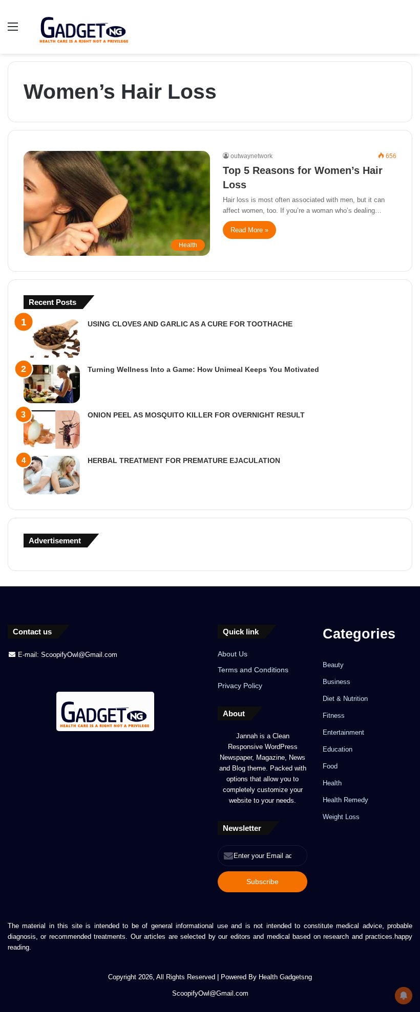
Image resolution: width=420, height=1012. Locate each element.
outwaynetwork (251, 156)
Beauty (333, 665)
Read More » (249, 230)
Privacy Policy (240, 686)
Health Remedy (345, 800)
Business (336, 682)
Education (337, 749)
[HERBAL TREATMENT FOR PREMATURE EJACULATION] (52, 475)
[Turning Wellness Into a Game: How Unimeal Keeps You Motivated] (52, 384)
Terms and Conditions (253, 670)
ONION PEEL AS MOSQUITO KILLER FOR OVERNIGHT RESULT (196, 415)
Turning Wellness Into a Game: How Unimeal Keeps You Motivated (203, 369)
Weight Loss (341, 817)
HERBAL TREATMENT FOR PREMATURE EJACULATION (184, 460)
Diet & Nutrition (345, 698)
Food (330, 766)
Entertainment (343, 732)
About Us (232, 654)
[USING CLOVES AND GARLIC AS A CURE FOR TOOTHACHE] (52, 338)
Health (332, 783)
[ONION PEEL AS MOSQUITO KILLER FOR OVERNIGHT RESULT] (52, 429)
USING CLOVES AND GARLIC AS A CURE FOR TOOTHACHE (190, 324)
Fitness (334, 715)
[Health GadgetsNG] (84, 27)
